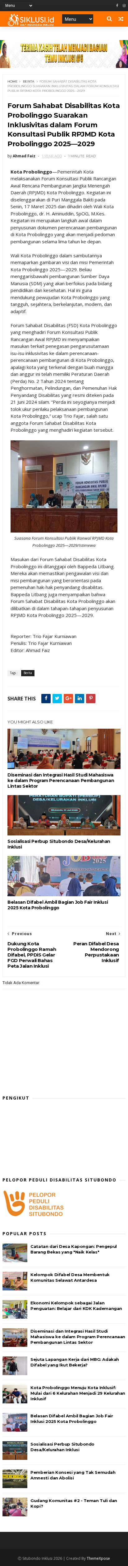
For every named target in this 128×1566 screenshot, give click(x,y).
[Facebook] (117, 5)
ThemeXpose (98, 1558)
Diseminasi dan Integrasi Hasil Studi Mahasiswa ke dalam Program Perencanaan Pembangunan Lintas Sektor (60, 780)
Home (12, 81)
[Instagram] (124, 5)
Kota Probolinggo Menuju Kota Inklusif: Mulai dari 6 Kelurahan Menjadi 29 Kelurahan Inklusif (77, 1393)
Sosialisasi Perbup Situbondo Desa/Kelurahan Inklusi (58, 844)
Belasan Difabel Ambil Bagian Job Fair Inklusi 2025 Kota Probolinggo (57, 905)
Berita (28, 81)
